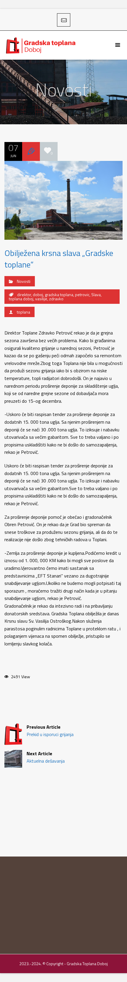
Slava (96, 294)
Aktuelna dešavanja (46, 757)
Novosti (23, 281)
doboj (38, 294)
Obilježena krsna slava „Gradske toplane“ (58, 258)
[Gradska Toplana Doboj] (41, 45)
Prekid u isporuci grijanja (50, 730)
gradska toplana (59, 294)
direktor (24, 294)
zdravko (56, 299)
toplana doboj (21, 299)
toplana (23, 312)
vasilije (41, 299)
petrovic (82, 294)
